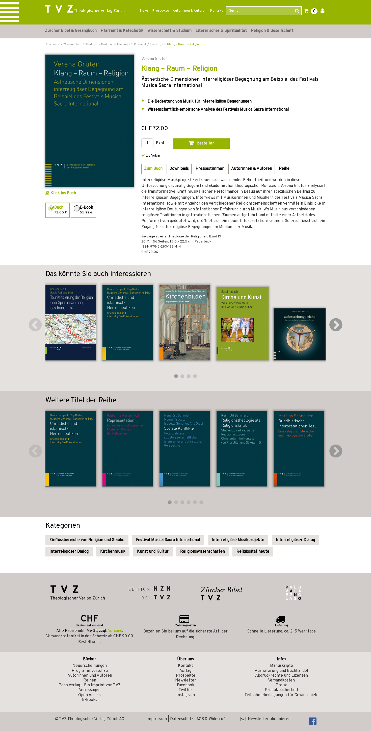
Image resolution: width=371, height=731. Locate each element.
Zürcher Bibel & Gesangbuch (71, 30)
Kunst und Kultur (153, 551)
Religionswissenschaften (202, 551)
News (144, 11)
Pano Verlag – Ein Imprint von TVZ (90, 685)
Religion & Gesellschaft (272, 30)
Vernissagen (89, 690)
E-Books (89, 699)
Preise (281, 685)
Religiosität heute (252, 551)
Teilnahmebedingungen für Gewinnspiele (282, 695)
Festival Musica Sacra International (168, 540)
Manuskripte (281, 665)
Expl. (160, 143)
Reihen (89, 680)
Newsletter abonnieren (268, 719)
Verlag (185, 670)
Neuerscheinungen (89, 665)
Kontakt (216, 11)
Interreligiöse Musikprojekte (238, 540)
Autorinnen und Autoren (89, 675)
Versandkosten (281, 680)
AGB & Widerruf (210, 719)
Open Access (89, 695)
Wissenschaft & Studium (169, 30)
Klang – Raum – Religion (184, 44)
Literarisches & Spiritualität (221, 30)
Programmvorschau (90, 670)
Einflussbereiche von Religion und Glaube (86, 540)
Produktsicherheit (281, 690)
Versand (115, 630)
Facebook (185, 685)
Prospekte (160, 11)
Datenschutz (181, 719)
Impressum (156, 719)
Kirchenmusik (112, 551)
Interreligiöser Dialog (295, 540)
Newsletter (185, 680)
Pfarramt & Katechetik (122, 30)
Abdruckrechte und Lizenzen (281, 675)
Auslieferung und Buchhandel (281, 670)
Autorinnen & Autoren (189, 11)
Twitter (185, 690)
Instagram (185, 695)
